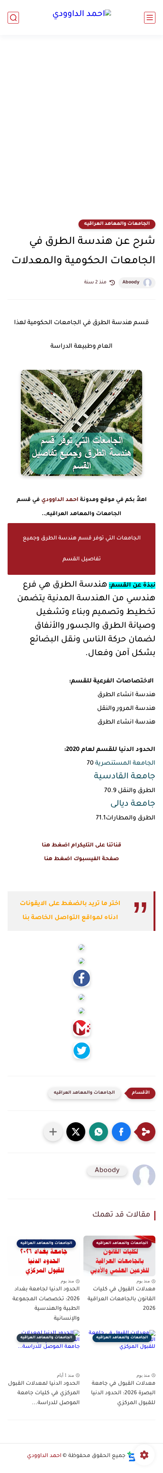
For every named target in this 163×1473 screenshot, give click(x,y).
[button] (121, 1131)
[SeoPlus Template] (131, 1456)
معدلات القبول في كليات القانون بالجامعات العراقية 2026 (121, 1299)
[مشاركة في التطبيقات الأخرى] (53, 1131)
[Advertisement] (81, 132)
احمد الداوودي (59, 500)
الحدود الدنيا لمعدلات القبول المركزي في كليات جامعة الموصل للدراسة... (44, 1393)
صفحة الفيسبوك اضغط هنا (81, 859)
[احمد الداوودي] (81, 18)
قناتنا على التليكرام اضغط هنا (81, 846)
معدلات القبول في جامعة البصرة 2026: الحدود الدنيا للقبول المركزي (123, 1393)
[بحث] (13, 18)
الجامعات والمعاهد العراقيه (117, 224)
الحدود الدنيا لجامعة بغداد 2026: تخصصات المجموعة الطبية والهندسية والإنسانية (46, 1304)
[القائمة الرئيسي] (149, 18)
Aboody (130, 282)
